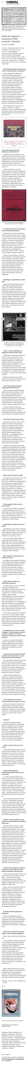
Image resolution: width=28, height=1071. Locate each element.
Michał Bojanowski (8, 44)
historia (10, 981)
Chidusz (12, 2)
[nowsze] (2, 986)
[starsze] (4, 986)
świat (14, 981)
